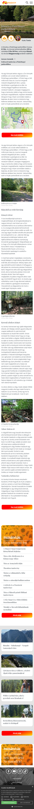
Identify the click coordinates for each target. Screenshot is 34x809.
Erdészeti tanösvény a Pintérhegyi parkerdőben (13, 63)
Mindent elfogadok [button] (9, 802)
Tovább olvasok (19, 794)
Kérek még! (17, 615)
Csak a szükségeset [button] (25, 802)
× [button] (32, 786)
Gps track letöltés (17, 135)
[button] (3, 114)
